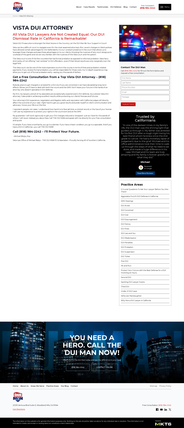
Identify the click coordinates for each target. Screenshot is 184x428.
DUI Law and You (128, 233)
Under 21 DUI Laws (129, 291)
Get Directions (19, 409)
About (78, 7)
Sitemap (153, 386)
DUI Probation (127, 247)
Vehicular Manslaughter (131, 296)
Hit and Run (126, 266)
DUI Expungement (129, 219)
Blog (125, 7)
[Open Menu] (165, 7)
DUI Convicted (127, 210)
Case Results (89, 7)
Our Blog (65, 386)
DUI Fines (125, 229)
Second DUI (126, 277)
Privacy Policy (165, 386)
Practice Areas (52, 386)
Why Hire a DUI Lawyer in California (136, 300)
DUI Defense (115, 7)
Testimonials (102, 7)
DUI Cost (124, 215)
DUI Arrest (125, 206)
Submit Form (128, 104)
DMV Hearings (127, 201)
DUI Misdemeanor (128, 238)
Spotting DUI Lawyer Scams (133, 282)
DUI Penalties (127, 243)
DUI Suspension (127, 252)
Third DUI (125, 287)
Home (15, 16)
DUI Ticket (125, 256)
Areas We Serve (37, 386)
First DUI (124, 261)
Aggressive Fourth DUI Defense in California (139, 196)
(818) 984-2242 (147, 8)
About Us (24, 386)
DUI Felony (126, 224)
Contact (133, 7)
